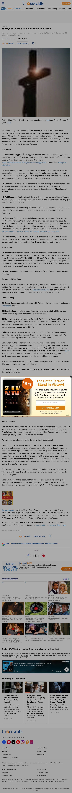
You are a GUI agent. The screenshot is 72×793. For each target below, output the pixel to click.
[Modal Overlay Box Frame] (36, 396)
